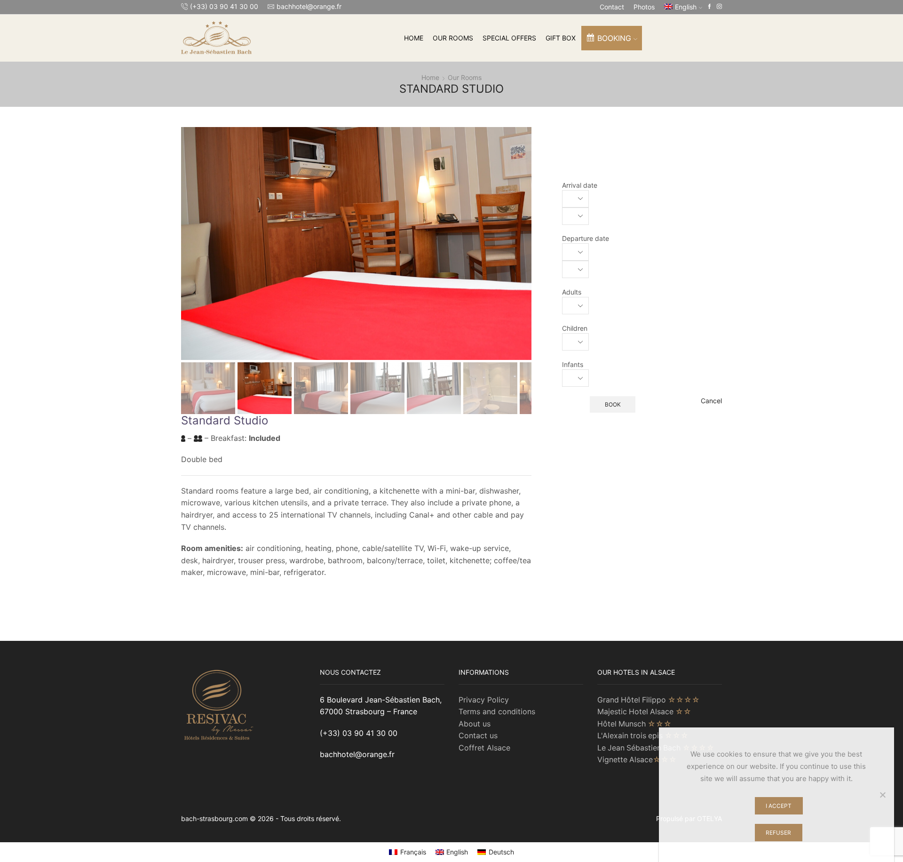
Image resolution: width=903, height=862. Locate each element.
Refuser (778, 832)
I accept (779, 805)
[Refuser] (882, 794)
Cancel (711, 401)
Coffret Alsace (484, 747)
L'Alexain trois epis (643, 735)
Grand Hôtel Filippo (648, 699)
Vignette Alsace (637, 759)
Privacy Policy (484, 699)
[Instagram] (719, 7)
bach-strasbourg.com (215, 818)
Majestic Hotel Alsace (644, 711)
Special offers (509, 38)
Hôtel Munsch (634, 723)
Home (413, 38)
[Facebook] (709, 7)
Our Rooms (453, 38)
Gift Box (561, 38)
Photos (644, 7)
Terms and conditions (497, 711)
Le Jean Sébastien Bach (655, 747)
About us (475, 723)
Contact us (478, 735)
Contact (612, 7)
